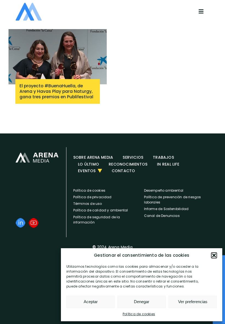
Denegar (141, 301)
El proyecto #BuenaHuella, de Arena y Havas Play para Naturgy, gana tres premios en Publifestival (56, 91)
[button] (214, 255)
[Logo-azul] (29, 4)
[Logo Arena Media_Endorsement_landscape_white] (37, 154)
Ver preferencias (192, 301)
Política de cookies (139, 314)
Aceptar (91, 301)
